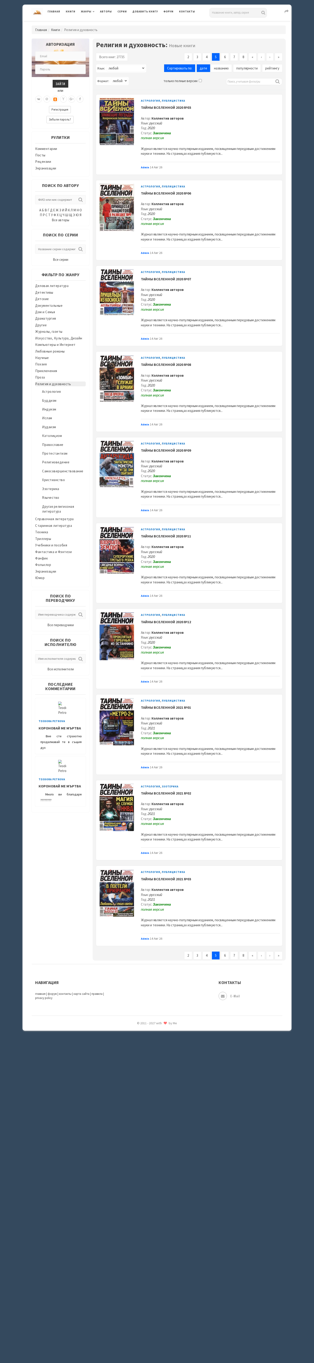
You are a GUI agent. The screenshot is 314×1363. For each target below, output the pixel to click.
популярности (247, 68)
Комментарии (46, 148)
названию (221, 68)
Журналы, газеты (49, 331)
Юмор (40, 578)
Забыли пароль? (60, 119)
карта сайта (81, 994)
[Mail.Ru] (46, 99)
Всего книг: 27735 (112, 57)
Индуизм (49, 409)
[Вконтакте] (38, 99)
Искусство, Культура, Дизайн (58, 338)
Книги (70, 11)
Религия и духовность (53, 384)
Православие (52, 444)
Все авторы (60, 220)
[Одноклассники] (55, 99)
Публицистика (173, 100)
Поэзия (41, 364)
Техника (41, 532)
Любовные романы (50, 351)
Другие (41, 325)
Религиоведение (55, 462)
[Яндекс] (63, 99)
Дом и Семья (45, 312)
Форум (168, 11)
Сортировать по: (179, 68)
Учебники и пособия (51, 545)
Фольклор (43, 564)
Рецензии (43, 161)
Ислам (47, 418)
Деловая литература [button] (97, 23)
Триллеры (43, 539)
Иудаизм (49, 427)
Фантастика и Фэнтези (53, 552)
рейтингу (272, 68)
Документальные (49, 305)
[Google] (71, 99)
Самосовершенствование (62, 471)
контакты (65, 994)
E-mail (235, 995)
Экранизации (45, 168)
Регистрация (59, 110)
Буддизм (49, 400)
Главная (54, 11)
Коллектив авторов (167, 118)
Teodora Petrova (52, 721)
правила (97, 994)
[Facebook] (80, 99)
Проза (40, 377)
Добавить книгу (145, 11)
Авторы (106, 11)
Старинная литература (53, 525)
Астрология (51, 391)
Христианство (53, 480)
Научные (42, 358)
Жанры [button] (86, 11)
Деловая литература (149, 23)
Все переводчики (60, 625)
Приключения (46, 371)
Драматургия (45, 318)
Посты (40, 155)
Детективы (44, 292)
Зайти (60, 83)
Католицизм (52, 435)
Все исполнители (60, 669)
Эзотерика (50, 489)
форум (52, 994)
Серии (122, 11)
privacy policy (43, 998)
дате (203, 68)
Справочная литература (54, 519)
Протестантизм (55, 453)
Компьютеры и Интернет (55, 344)
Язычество (50, 497)
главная (40, 994)
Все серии (60, 259)
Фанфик (41, 558)
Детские (42, 299)
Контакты (187, 11)
